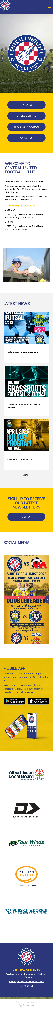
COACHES (26, 138)
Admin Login (28, 1005)
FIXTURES (26, 105)
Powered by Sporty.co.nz (26, 1002)
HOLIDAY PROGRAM (26, 127)
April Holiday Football (19, 459)
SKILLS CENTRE (26, 116)
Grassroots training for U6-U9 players (24, 406)
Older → (26, 475)
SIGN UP (26, 516)
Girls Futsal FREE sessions (22, 352)
